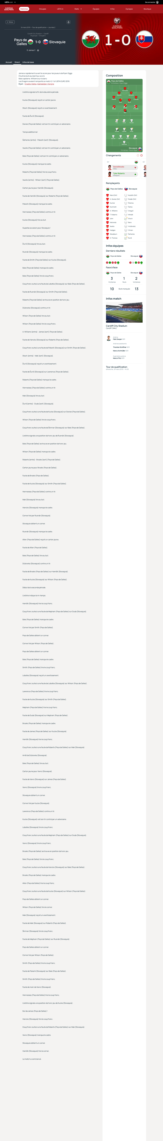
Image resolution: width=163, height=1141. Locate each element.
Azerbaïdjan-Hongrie (45, 84)
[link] (24, 9)
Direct (17, 62)
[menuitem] (27, 9)
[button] (78, 9)
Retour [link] (11, 22)
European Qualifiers (9, 9)
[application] (117, 39)
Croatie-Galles (30, 84)
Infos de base (28, 62)
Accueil (9, 62)
